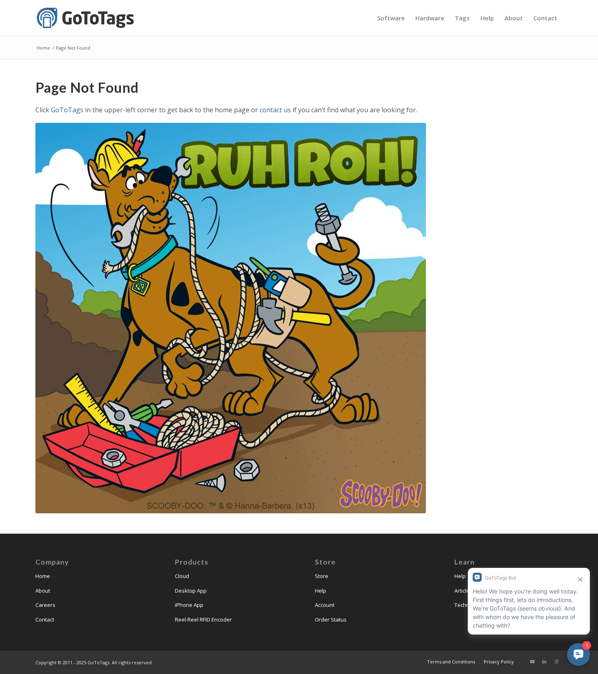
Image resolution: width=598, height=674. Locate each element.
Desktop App (191, 590)
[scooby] (230, 318)
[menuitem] (391, 18)
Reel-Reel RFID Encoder (203, 619)
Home (42, 576)
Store (321, 576)
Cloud (182, 576)
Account (324, 605)
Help (320, 590)
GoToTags (67, 109)
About (42, 590)
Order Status (331, 619)
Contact (44, 619)
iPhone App (189, 605)
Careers (45, 605)
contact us (275, 109)
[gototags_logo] (86, 18)
